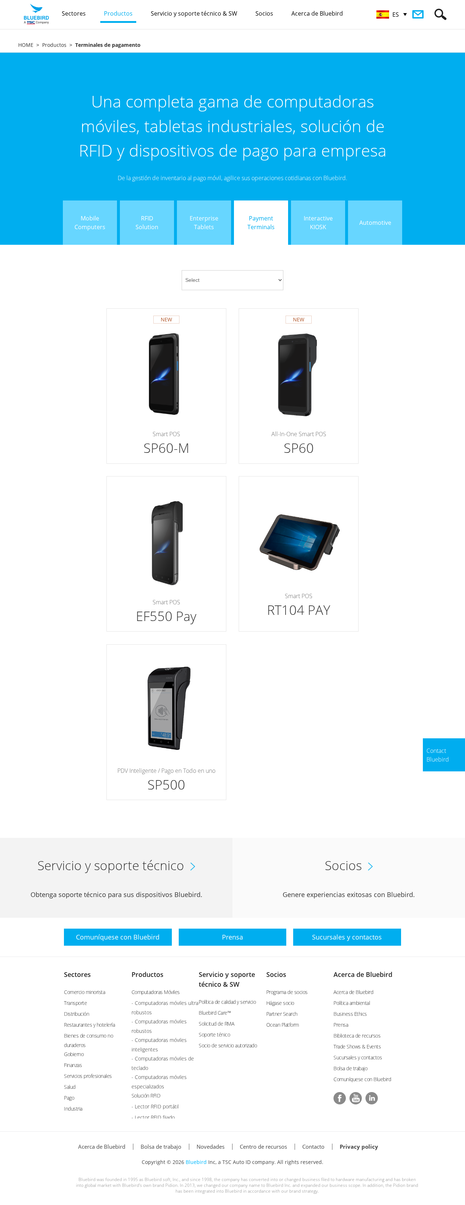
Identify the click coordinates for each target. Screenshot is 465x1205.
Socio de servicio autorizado (228, 1045)
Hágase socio (280, 1002)
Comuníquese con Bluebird (362, 1079)
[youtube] (355, 1098)
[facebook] (339, 1098)
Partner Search (282, 1013)
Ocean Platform (282, 1024)
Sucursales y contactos (357, 1057)
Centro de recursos (263, 1146)
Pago (69, 1097)
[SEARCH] (440, 14)
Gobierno (74, 1054)
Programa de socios (287, 992)
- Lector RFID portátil (155, 1106)
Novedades (211, 1146)
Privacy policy (359, 1146)
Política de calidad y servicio (227, 1001)
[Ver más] (166, 386)
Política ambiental (351, 1002)
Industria (73, 1108)
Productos (54, 44)
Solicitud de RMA (216, 1023)
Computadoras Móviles (156, 992)
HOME (25, 44)
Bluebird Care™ (215, 1012)
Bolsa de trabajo (350, 1068)
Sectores (77, 974)
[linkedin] (371, 1098)
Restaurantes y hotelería (89, 1024)
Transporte (75, 1002)
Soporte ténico (214, 1034)
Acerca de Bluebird (362, 974)
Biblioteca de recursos (356, 1035)
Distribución (76, 1013)
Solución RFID (146, 1095)
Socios (276, 974)
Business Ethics (350, 1013)
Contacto (313, 1146)
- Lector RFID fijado (153, 1117)
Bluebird (196, 1162)
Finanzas (73, 1065)
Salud (70, 1086)
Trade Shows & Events (357, 1046)
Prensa (340, 1024)
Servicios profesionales (88, 1075)
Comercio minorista (84, 992)
